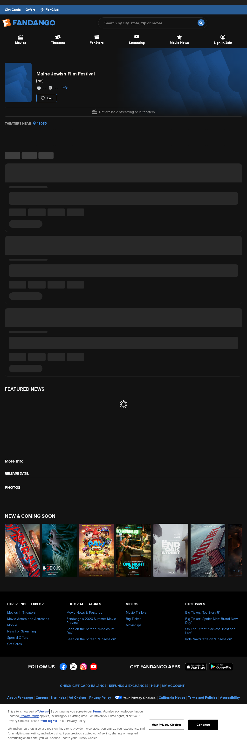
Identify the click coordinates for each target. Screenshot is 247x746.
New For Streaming (21, 631)
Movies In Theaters (21, 612)
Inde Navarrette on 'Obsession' (208, 639)
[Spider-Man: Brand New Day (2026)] (22, 550)
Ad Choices (78, 697)
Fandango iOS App (196, 666)
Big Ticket (133, 618)
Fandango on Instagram (83, 666)
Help (155, 685)
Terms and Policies (202, 697)
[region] (123, 725)
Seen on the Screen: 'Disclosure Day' (91, 630)
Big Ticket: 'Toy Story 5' (202, 612)
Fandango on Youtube (93, 666)
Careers (42, 697)
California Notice (172, 697)
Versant (43, 711)
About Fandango (20, 697)
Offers (30, 10)
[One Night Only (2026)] (133, 550)
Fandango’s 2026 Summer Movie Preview (91, 620)
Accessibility (230, 697)
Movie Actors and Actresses (28, 618)
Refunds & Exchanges (128, 685)
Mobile (12, 625)
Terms (97, 711)
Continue (203, 724)
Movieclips (134, 625)
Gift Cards (13, 10)
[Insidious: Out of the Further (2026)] (59, 550)
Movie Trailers (136, 612)
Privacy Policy (100, 697)
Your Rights (49, 721)
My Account (173, 685)
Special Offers (17, 637)
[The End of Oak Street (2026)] (170, 550)
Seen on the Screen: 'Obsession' (91, 639)
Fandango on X (73, 666)
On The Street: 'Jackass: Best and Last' (210, 630)
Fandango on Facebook (63, 666)
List (50, 98)
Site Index (58, 697)
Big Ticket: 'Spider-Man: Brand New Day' (211, 620)
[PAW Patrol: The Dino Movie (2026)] (96, 550)
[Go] (201, 22)
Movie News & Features (84, 612)
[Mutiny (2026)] (208, 550)
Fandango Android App (221, 666)
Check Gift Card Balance (83, 685)
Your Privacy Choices (139, 698)
